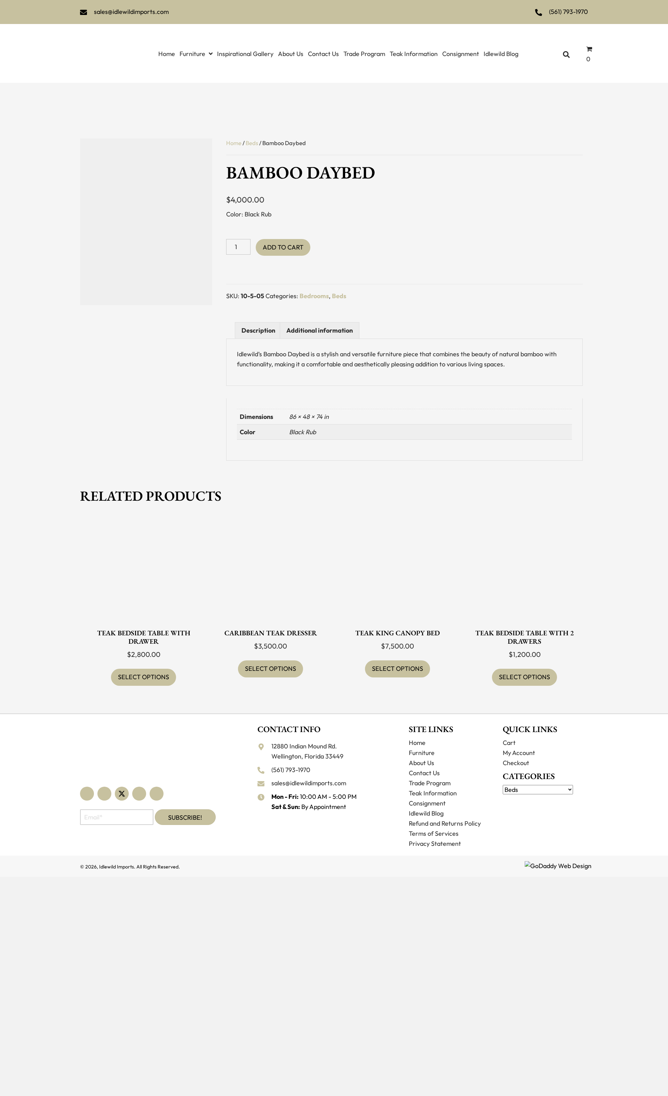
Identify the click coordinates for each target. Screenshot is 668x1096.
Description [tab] (258, 330)
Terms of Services (434, 833)
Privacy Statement (435, 844)
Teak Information (433, 793)
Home (233, 142)
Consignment (427, 803)
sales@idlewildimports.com (131, 12)
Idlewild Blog (426, 813)
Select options (143, 677)
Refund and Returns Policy (445, 823)
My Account (519, 753)
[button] (87, 794)
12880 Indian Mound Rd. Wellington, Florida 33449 (307, 751)
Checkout (516, 763)
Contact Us (424, 773)
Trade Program (430, 783)
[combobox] (545, 791)
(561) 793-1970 (568, 12)
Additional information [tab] (319, 330)
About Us (421, 763)
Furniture (422, 753)
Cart (509, 743)
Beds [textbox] (543, 795)
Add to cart (283, 247)
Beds (252, 142)
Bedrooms (314, 296)
